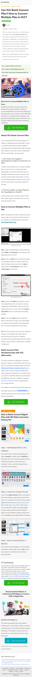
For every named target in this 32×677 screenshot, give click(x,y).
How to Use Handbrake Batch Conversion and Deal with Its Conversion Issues (16, 661)
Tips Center (5, 668)
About (21, 670)
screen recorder (13, 576)
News (21, 671)
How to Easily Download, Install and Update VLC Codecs (16, 659)
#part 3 (23, 177)
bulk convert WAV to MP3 (16, 505)
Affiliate (11, 671)
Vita (9, 25)
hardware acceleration (7, 381)
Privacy (16, 671)
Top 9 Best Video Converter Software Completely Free (15, 664)
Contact (26, 670)
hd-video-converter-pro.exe (10, 59)
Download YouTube (13, 670)
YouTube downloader (24, 575)
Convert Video (19, 668)
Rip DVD (12, 668)
